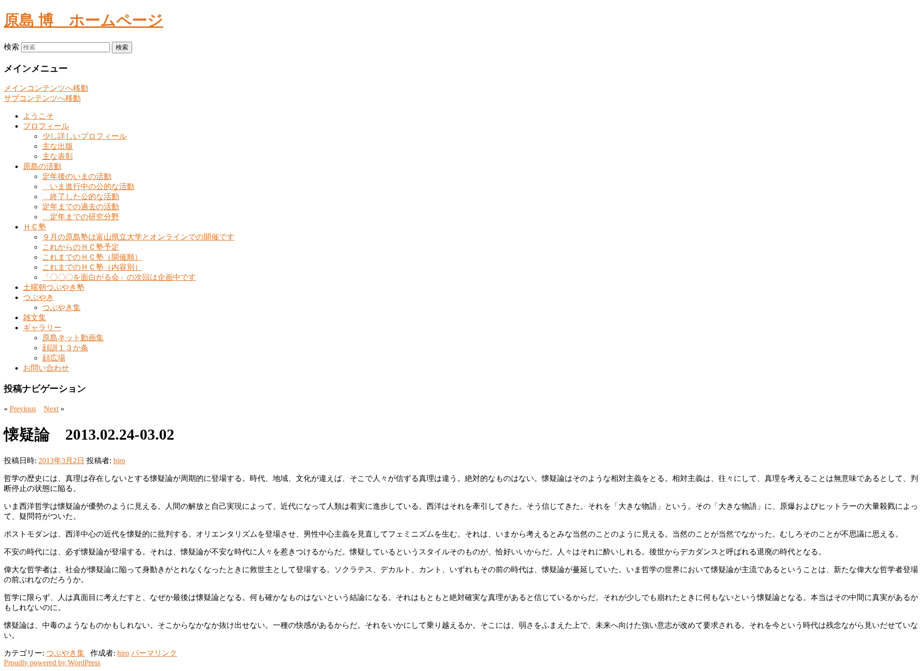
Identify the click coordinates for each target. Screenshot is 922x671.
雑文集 (34, 317)
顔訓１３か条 (65, 348)
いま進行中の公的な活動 (88, 186)
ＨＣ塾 (34, 227)
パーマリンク (154, 653)
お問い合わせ (46, 368)
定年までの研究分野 (80, 217)
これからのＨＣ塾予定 (80, 247)
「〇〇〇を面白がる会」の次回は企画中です (119, 277)
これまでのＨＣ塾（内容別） (92, 267)
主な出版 (57, 146)
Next (51, 409)
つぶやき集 (61, 307)
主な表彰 (57, 156)
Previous (23, 409)
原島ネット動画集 (73, 338)
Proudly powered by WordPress (52, 663)
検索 (11, 47)
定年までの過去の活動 (80, 207)
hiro (119, 460)
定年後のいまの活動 (76, 176)
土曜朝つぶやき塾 (54, 287)
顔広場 (53, 358)
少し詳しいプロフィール (84, 136)
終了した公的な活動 (80, 196)
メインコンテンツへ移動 (46, 88)
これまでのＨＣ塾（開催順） (92, 257)
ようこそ (38, 116)
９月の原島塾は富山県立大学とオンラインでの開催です (138, 237)
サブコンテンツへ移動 (42, 98)
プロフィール (46, 126)
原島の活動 (42, 166)
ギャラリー (42, 328)
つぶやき (38, 297)
